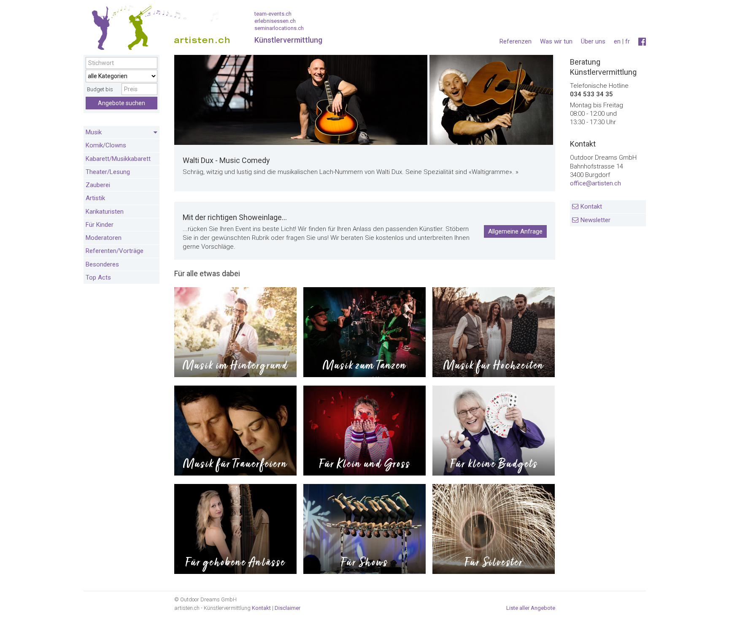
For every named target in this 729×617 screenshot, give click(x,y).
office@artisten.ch (595, 183)
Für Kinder (99, 224)
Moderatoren (104, 238)
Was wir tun (556, 41)
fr (627, 41)
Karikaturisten (105, 211)
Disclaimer (287, 608)
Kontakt (591, 206)
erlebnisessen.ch (275, 21)
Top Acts (98, 277)
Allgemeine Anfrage (515, 231)
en (617, 41)
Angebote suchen (121, 103)
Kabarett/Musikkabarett (118, 159)
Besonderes (102, 264)
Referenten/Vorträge (114, 251)
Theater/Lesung (108, 172)
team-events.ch (273, 14)
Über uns (593, 41)
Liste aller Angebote (530, 608)
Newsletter (595, 220)
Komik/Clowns (106, 145)
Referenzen (516, 41)
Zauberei (98, 185)
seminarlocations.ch (279, 28)
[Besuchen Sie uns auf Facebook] (642, 42)
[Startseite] (157, 29)
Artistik (95, 198)
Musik (94, 132)
